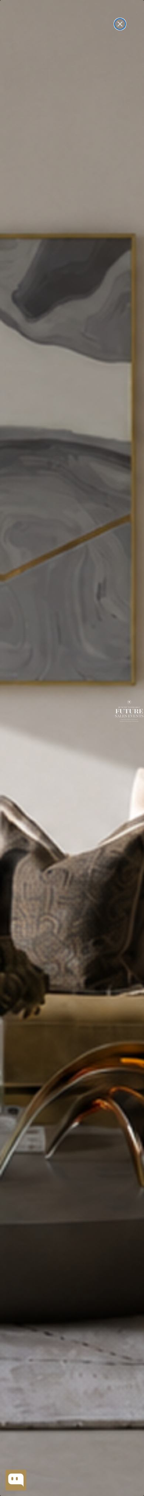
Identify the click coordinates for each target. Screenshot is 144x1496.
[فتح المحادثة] (16, 1480)
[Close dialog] (120, 24)
